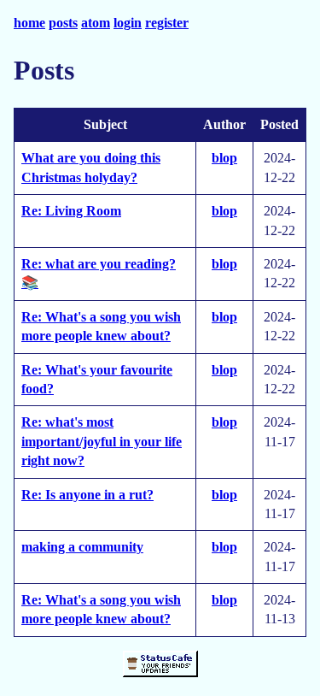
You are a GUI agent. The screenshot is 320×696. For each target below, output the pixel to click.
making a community (82, 547)
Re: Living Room (71, 210)
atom (95, 22)
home (29, 22)
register (167, 22)
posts (63, 22)
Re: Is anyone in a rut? (87, 494)
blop (224, 157)
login (127, 22)
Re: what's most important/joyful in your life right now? (101, 441)
